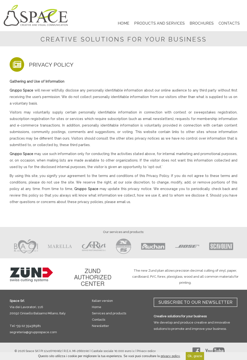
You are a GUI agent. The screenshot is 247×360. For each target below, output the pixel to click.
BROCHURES (202, 23)
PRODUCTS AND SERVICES (159, 23)
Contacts (98, 319)
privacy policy (170, 356)
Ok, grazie (195, 356)
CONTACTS (229, 23)
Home (96, 307)
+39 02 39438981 (28, 326)
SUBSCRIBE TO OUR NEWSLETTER (195, 302)
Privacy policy (146, 351)
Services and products (109, 313)
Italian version (102, 301)
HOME (123, 23)
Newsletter (100, 326)
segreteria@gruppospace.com (33, 332)
